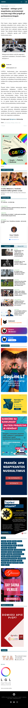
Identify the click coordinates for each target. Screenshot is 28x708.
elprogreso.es (13, 119)
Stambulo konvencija (16, 556)
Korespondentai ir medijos (19, 549)
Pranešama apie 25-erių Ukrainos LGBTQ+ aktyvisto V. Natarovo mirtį (20, 263)
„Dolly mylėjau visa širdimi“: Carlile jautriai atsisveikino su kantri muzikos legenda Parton (13, 215)
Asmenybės (4, 543)
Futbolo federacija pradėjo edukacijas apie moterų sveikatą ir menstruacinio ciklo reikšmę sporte (20, 283)
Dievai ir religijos (12, 547)
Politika (14, 541)
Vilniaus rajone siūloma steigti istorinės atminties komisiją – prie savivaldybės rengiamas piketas (20, 293)
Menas (15, 545)
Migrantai (4, 562)
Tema (19, 122)
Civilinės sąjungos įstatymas (7, 549)
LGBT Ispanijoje (12, 6)
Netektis (9, 562)
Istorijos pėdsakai (21, 558)
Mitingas (12, 122)
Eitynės (9, 551)
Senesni (25, 125)
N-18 (3, 564)
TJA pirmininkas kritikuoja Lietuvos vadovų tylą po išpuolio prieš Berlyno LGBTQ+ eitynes (20, 313)
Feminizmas (4, 547)
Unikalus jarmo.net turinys (7, 545)
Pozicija (14, 543)
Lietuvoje (3, 541)
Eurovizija (19, 560)
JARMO (3, 2)
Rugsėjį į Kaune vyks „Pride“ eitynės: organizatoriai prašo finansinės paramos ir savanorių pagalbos (19, 253)
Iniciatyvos (4, 551)
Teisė (9, 543)
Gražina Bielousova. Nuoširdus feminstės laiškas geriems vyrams (11, 189)
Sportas (8, 556)
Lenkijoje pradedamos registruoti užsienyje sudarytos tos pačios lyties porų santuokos (13, 208)
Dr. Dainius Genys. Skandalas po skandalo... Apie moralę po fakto (13, 222)
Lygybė (3, 556)
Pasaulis (16, 122)
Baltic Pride (13, 560)
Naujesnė (3, 125)
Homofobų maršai (5, 560)
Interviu (3, 554)
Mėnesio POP (21, 246)
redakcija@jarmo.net (15, 239)
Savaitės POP (7, 246)
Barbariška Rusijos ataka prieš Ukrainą (9, 558)
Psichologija (9, 554)
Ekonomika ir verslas (17, 551)
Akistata (19, 541)
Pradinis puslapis (4, 6)
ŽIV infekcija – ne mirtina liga (7, 202)
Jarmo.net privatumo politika (6, 688)
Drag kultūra (15, 562)
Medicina (20, 545)
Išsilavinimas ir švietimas (18, 554)
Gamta (7, 564)
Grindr (21, 562)
